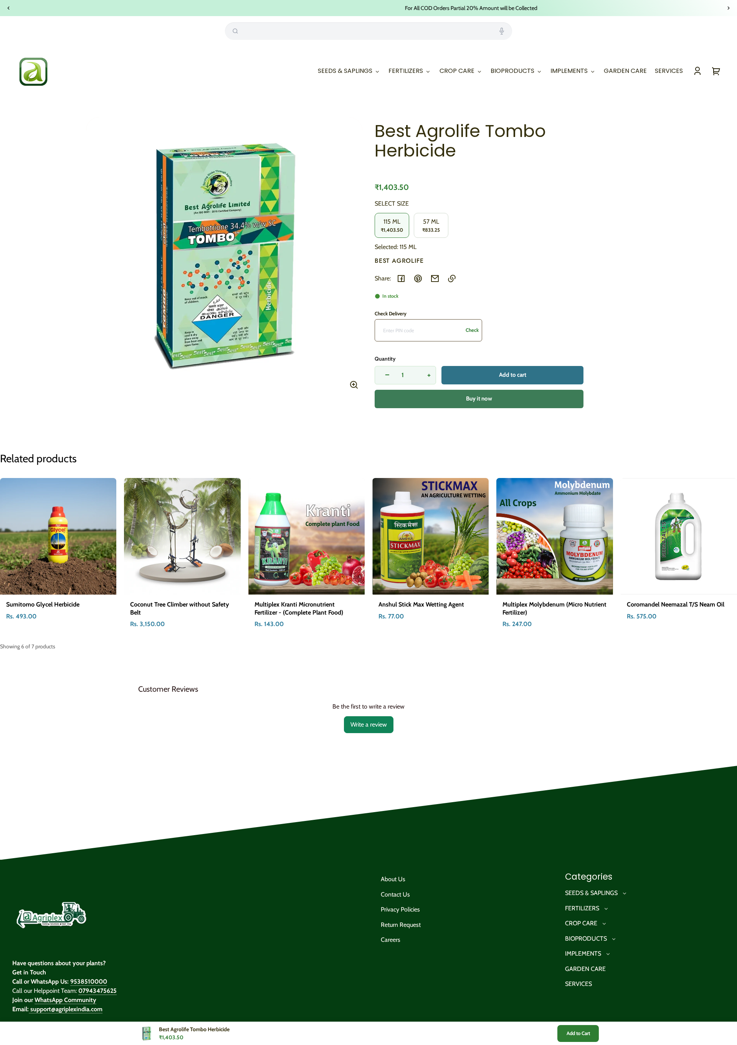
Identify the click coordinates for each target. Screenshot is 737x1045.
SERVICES (578, 983)
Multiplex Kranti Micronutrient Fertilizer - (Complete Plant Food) (298, 608)
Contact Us (395, 894)
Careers (390, 939)
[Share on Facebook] (401, 278)
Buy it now (479, 398)
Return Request (401, 924)
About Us (393, 879)
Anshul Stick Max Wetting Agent (421, 604)
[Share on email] (434, 278)
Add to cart (512, 374)
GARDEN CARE (585, 968)
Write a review (368, 724)
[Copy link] (451, 278)
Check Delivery (391, 313)
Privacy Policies (400, 909)
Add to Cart (578, 1033)
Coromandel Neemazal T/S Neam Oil (675, 604)
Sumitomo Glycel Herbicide (42, 604)
